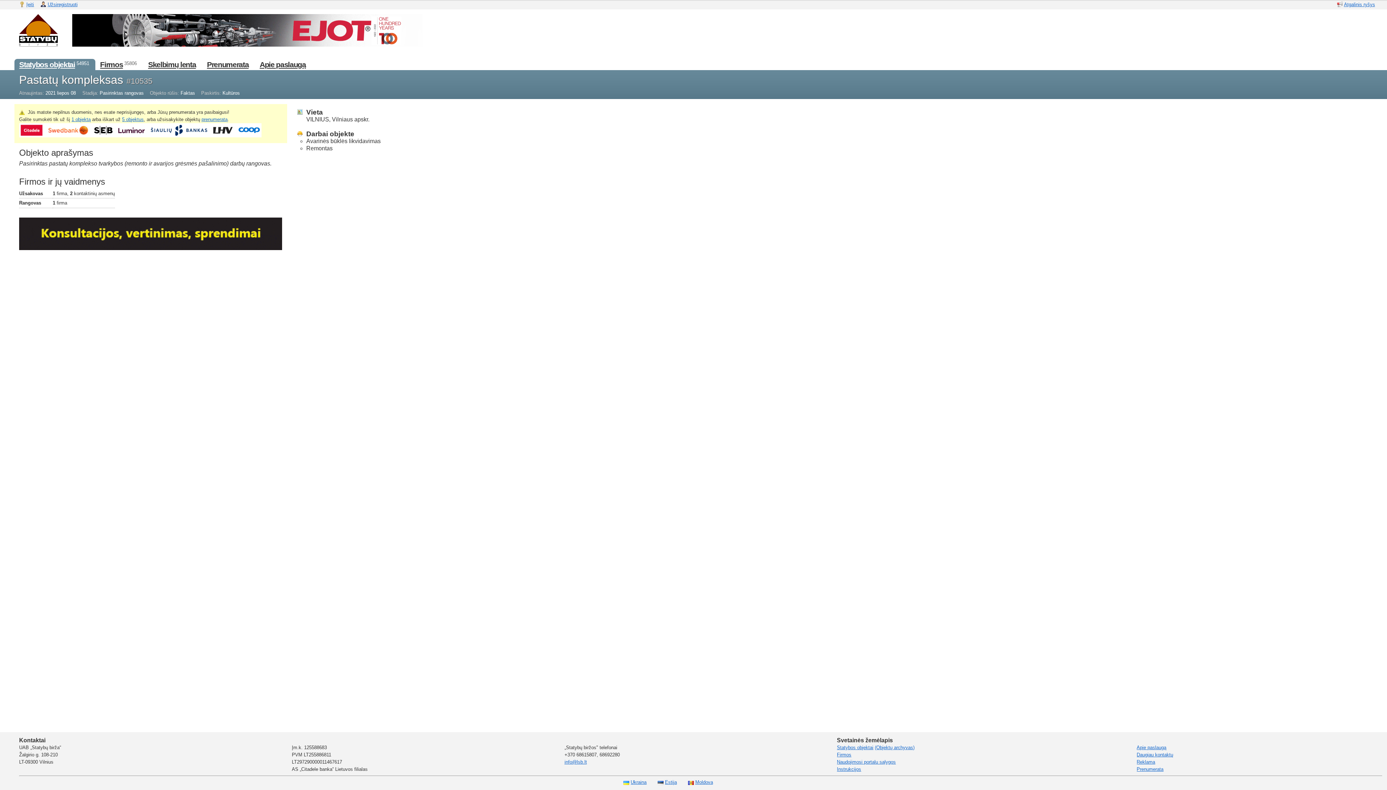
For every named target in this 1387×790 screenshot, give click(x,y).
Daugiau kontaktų (1155, 754)
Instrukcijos (849, 769)
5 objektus (133, 119)
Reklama (1146, 762)
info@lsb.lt (576, 762)
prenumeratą (215, 119)
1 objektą (81, 119)
